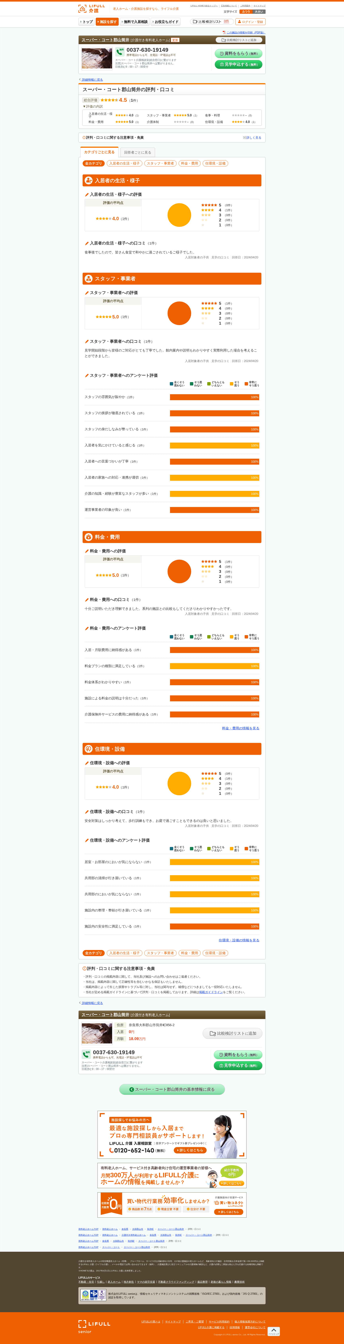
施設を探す (108, 22)
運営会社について (255, 1327)
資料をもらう (242, 53)
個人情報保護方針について (250, 1321)
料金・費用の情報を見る (240, 728)
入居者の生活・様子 (124, 953)
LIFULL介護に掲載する (211, 1327)
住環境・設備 (215, 953)
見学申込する (242, 64)
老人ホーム (114, 1281)
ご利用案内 (245, 6)
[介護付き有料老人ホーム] (150, 40)
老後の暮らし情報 (221, 1281)
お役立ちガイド (167, 22)
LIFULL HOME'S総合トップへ (204, 6)
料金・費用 (189, 953)
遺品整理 (202, 1281)
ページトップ (274, 1334)
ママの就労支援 (146, 1281)
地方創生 (129, 1281)
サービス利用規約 (219, 1321)
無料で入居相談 (136, 22)
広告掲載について (229, 6)
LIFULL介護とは (151, 1321)
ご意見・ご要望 (195, 1321)
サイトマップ (260, 6)
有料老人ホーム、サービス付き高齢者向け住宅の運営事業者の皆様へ (171, 1175)
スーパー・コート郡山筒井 (105, 40)
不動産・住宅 (86, 1281)
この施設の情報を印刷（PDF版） (246, 32)
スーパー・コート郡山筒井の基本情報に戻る (174, 1089)
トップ (88, 22)
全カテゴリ (93, 953)
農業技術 (239, 1281)
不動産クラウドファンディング (176, 1281)
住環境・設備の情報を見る (239, 940)
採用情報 (235, 1327)
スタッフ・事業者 (160, 953)
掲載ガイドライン (211, 992)
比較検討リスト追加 (241, 40)
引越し (101, 1281)
